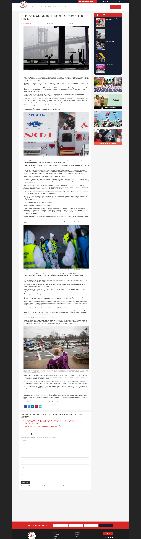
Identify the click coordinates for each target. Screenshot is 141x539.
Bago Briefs (48, 7)
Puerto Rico (55, 536)
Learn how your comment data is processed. (52, 486)
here (53, 401)
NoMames (77, 534)
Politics (54, 532)
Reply (26, 429)
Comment (23, 440)
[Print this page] (40, 407)
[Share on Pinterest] (36, 407)
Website (23, 475)
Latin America (56, 534)
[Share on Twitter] (29, 407)
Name (22, 460)
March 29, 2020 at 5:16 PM (32, 423)
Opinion (61, 7)
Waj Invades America (37, 7)
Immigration (77, 532)
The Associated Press (26, 23)
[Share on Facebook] (25, 407)
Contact (67, 7)
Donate (116, 7)
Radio (55, 7)
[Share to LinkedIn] (32, 407)
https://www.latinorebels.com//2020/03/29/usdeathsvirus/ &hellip (41, 426)
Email (22, 468)
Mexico (54, 538)
